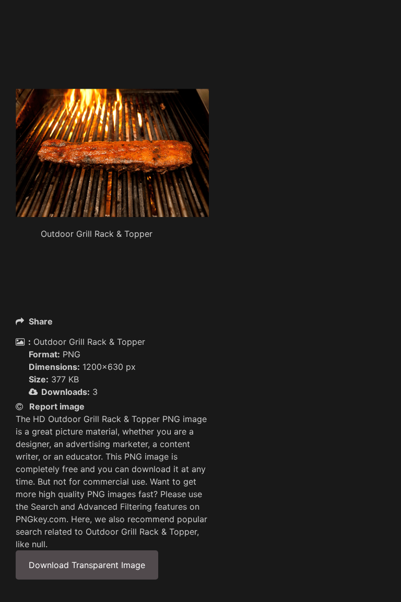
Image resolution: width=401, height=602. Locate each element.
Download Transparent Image (87, 565)
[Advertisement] (206, 62)
